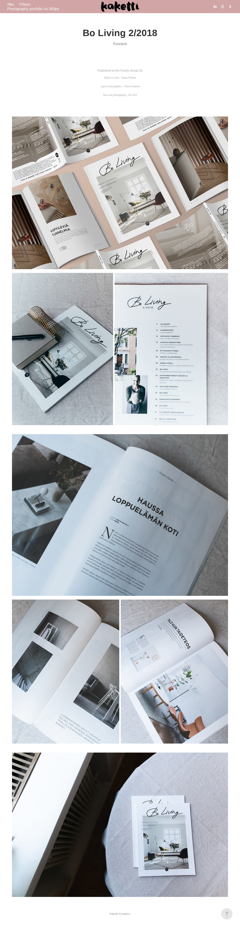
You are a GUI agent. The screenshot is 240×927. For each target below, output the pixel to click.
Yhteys (24, 4)
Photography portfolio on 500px (33, 9)
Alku (10, 4)
